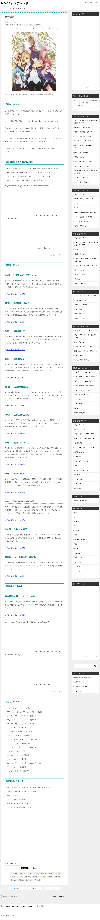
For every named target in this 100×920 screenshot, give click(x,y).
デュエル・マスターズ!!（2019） (84, 152)
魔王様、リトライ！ (80, 318)
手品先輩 (77, 279)
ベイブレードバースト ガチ (82, 372)
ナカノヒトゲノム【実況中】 (83, 136)
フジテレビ (77, 571)
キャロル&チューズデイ (59, 896)
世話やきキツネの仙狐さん (10, 896)
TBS (75, 544)
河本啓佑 (42, 876)
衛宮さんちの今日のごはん (82, 500)
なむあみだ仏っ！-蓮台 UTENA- (84, 199)
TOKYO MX (38, 24)
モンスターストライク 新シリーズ (84, 447)
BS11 (30, 24)
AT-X (26, 24)
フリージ (77, 249)
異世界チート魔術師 (80, 305)
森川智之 (35, 876)
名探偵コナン (78, 443)
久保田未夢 (14, 873)
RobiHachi (77, 208)
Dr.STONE (77, 408)
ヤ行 (79, 103)
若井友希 (50, 876)
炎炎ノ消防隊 (78, 404)
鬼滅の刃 (77, 465)
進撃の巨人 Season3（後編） (83, 161)
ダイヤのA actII (79, 238)
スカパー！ (77, 562)
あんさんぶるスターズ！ (81, 177)
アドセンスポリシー (80, 686)
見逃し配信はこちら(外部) (15, 294)
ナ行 (90, 100)
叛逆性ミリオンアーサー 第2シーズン (85, 351)
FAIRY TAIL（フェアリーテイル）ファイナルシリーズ (86, 147)
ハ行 (94, 100)
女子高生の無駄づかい (81, 413)
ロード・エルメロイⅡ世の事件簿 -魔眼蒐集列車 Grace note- (85, 122)
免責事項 (77, 682)
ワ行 (86, 103)
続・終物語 (77, 488)
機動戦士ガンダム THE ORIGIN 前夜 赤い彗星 (85, 172)
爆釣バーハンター (79, 270)
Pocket (32, 868)
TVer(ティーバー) (79, 539)
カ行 (79, 100)
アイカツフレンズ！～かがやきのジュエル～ (86, 336)
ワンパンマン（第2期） (81, 274)
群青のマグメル (79, 157)
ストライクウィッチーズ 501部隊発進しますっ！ (86, 260)
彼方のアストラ (79, 314)
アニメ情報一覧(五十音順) (18, 8)
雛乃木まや (29, 880)
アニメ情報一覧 (78, 105)
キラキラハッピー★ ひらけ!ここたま (85, 330)
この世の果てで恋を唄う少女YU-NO (85, 265)
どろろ (76, 203)
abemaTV (77, 576)
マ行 (75, 103)
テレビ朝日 (77, 566)
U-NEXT (76, 548)
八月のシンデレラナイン (81, 166)
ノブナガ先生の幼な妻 (81, 461)
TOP (11, 906)
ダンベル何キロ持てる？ (81, 309)
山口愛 (13, 876)
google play (78, 517)
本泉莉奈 (27, 876)
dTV (75, 512)
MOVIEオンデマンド (15, 3)
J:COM (76, 530)
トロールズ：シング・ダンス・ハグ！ (86, 295)
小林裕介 (51, 873)
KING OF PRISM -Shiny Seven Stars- (85, 212)
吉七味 (29, 873)
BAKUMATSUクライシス (82, 360)
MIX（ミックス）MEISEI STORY (84, 438)
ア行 (75, 100)
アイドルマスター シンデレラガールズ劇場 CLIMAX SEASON (86, 244)
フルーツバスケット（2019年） (84, 390)
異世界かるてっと (79, 254)
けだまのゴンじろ (79, 429)
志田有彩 (20, 876)
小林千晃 (43, 873)
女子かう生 (77, 456)
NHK (75, 535)
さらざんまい (78, 355)
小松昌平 (36, 873)
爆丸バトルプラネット (81, 194)
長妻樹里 (21, 880)
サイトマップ (78, 691)
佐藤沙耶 (22, 873)
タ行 (86, 100)
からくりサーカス (79, 342)
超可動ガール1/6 (79, 452)
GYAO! (76, 521)
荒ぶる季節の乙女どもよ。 (82, 395)
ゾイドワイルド (79, 425)
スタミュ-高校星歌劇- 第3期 (83, 217)
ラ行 (82, 103)
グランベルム (78, 399)
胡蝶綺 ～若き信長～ (80, 226)
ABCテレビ (20, 24)
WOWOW (77, 553)
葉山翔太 (57, 876)
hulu (75, 526)
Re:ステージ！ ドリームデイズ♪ (84, 141)
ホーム (4, 8)
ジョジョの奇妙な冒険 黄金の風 (84, 385)
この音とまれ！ (79, 479)
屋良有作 (58, 873)
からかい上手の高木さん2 (82, 182)
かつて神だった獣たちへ (81, 221)
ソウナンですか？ (79, 284)
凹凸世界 (77, 475)
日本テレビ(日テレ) (80, 557)
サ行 (82, 100)
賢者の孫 (13, 880)
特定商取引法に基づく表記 (82, 677)
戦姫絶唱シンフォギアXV (82, 127)
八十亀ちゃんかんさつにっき (83, 346)
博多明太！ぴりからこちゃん (83, 132)
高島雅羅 (37, 880)
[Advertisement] (19, 203)
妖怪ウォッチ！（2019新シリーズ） (85, 381)
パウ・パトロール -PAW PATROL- (84, 434)
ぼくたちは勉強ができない (82, 470)
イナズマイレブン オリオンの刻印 (84, 376)
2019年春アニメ (10, 24)
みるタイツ (77, 484)
